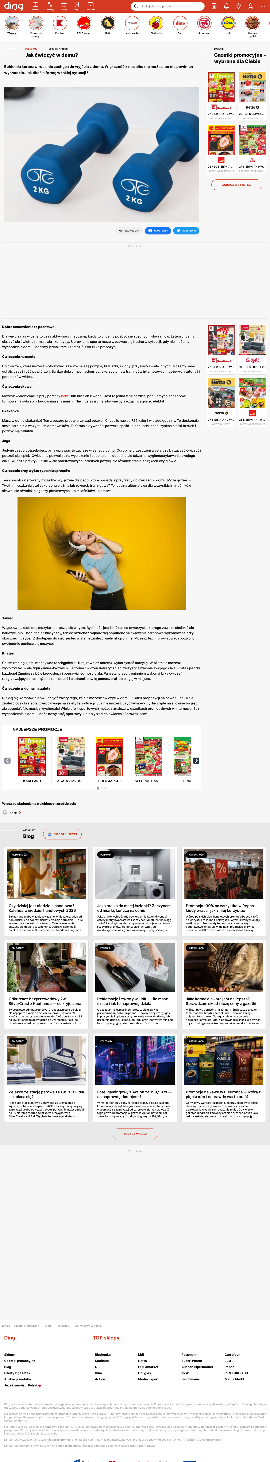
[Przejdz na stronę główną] (13, 6)
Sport (13, 812)
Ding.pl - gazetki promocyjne (20, 1325)
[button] (214, 6)
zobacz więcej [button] (135, 1133)
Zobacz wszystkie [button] (236, 184)
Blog (48, 1325)
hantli (65, 396)
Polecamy (63, 1325)
